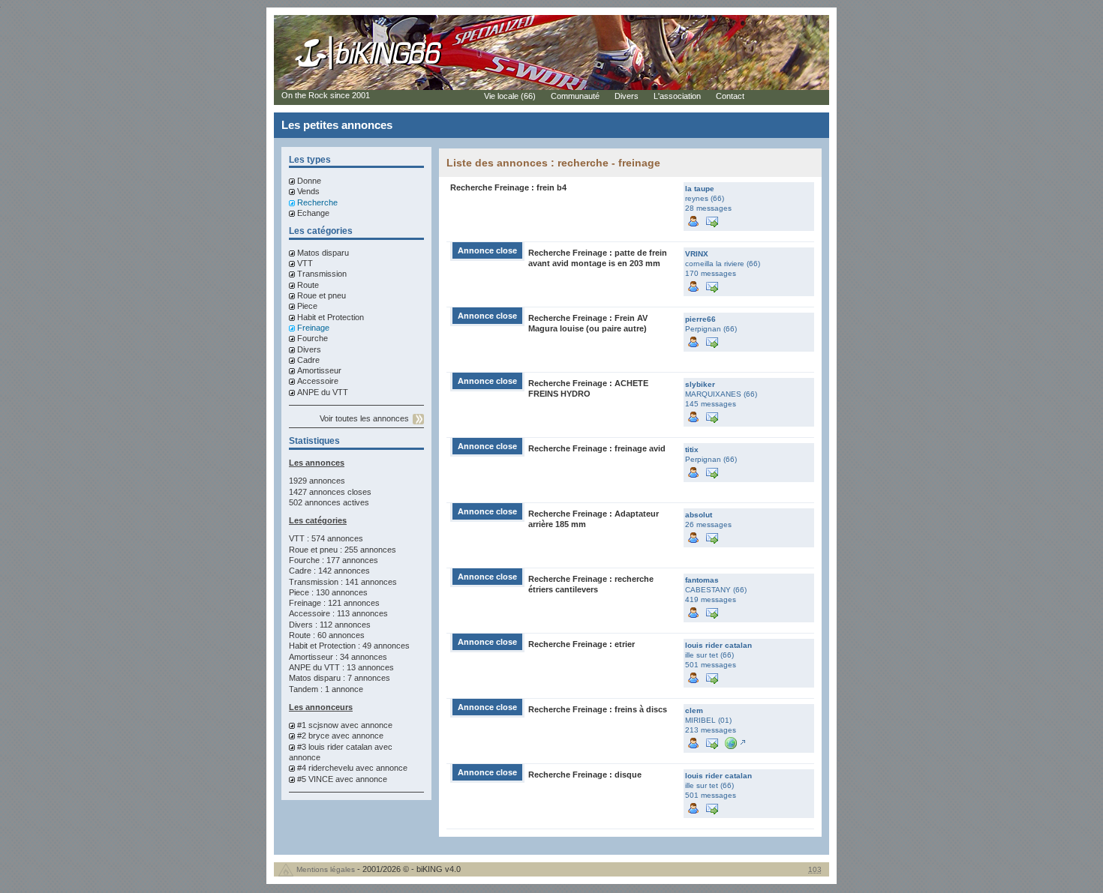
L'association (677, 95)
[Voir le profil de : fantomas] (693, 611)
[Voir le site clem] (734, 742)
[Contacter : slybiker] (712, 416)
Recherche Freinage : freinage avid (597, 448)
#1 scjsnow (317, 725)
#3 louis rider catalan (334, 746)
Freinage (313, 327)
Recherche (317, 202)
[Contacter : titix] (712, 471)
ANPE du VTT (322, 392)
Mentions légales (325, 869)
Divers (309, 349)
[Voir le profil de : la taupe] (693, 220)
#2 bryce (313, 735)
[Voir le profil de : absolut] (693, 536)
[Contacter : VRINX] (712, 285)
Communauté (575, 95)
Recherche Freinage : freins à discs (597, 709)
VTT (305, 263)
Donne (309, 180)
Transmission (322, 273)
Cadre (308, 359)
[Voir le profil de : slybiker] (693, 416)
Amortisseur (319, 370)
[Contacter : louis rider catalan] (712, 677)
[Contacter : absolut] (712, 536)
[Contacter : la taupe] (712, 220)
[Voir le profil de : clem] (693, 742)
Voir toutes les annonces (364, 418)
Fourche (312, 338)
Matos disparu (323, 252)
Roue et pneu (321, 295)
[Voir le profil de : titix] (693, 471)
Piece (307, 305)
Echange (313, 212)
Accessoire (317, 380)
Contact (730, 95)
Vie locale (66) (510, 95)
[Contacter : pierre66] (712, 341)
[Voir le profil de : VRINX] (693, 285)
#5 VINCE (315, 779)
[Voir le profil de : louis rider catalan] (693, 677)
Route (308, 284)
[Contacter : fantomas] (712, 611)
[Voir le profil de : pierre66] (693, 341)
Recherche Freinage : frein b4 (508, 187)
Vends (308, 191)
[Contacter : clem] (712, 742)
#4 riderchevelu (325, 767)
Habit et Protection (330, 317)
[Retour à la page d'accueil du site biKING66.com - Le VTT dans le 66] (369, 68)
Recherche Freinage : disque (585, 774)
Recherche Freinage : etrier (581, 644)
